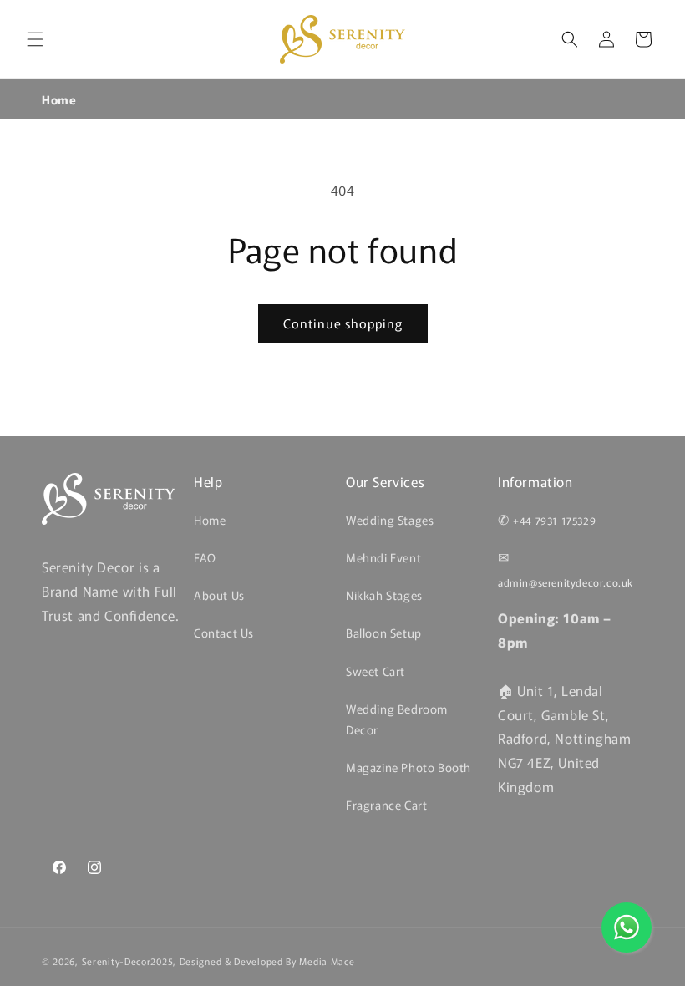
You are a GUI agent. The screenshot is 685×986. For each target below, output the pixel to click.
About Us (219, 595)
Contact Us (224, 632)
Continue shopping (343, 323)
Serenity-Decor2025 (128, 961)
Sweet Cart (375, 671)
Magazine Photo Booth (408, 767)
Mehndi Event (383, 557)
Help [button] (208, 481)
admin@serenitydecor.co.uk (565, 582)
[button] (35, 39)
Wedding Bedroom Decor (397, 719)
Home (59, 99)
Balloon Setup (384, 632)
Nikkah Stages (384, 595)
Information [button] (535, 481)
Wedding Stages (390, 519)
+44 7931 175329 (554, 520)
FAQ (205, 557)
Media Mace (326, 961)
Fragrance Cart (386, 804)
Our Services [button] (385, 481)
